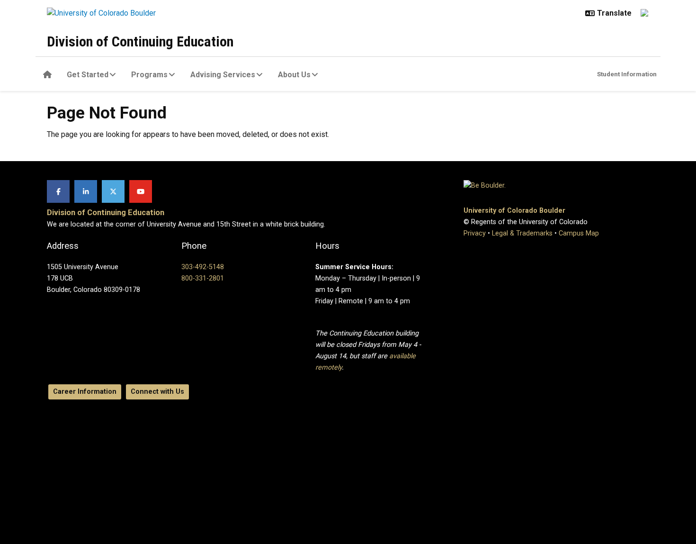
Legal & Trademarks (522, 233)
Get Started (87, 74)
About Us (294, 74)
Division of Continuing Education (140, 41)
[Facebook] (58, 191)
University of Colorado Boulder (514, 211)
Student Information (627, 74)
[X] (113, 191)
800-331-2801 (202, 278)
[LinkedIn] (85, 191)
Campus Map (579, 233)
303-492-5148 (202, 267)
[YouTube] (140, 191)
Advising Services (222, 74)
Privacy (475, 233)
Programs (149, 74)
